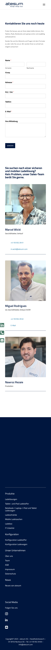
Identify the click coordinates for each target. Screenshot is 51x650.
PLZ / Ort (9, 92)
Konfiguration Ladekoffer (16, 539)
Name (8, 60)
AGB (7, 564)
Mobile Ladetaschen (13, 519)
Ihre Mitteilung (11, 121)
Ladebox (8, 523)
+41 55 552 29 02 (17, 319)
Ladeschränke (11, 514)
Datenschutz (10, 573)
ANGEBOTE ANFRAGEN (18, 449)
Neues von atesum (13, 585)
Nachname (30, 68)
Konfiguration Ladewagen (16, 544)
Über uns (9, 556)
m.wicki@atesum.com (19, 249)
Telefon (8, 102)
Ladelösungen (11, 499)
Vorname (8, 68)
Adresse (9, 82)
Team (7, 560)
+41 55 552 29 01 (17, 242)
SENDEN (10, 145)
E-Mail (8, 111)
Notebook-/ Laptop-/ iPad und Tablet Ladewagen (21, 509)
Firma (7, 72)
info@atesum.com (25, 473)
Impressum (10, 569)
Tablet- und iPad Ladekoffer (17, 503)
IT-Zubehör (9, 528)
